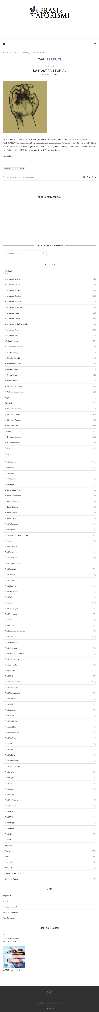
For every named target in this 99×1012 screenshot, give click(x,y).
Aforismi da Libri (51, 290)
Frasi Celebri (50, 574)
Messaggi (50, 845)
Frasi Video (50, 828)
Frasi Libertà (50, 670)
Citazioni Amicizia (51, 408)
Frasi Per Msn (50, 727)
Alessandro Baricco (51, 346)
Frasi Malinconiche (50, 681)
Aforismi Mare (51, 313)
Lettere (50, 839)
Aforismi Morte (51, 318)
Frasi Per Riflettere (50, 732)
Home (5, 52)
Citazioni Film (51, 425)
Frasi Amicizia (50, 462)
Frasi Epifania (51, 507)
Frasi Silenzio (50, 772)
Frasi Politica (50, 755)
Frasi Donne (50, 603)
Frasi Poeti (50, 749)
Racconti (50, 867)
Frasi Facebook (50, 614)
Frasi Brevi (50, 541)
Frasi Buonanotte (50, 546)
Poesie (50, 856)
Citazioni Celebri (51, 414)
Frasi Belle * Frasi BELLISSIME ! (50, 535)
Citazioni (50, 403)
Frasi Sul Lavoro (50, 800)
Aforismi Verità (51, 330)
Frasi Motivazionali (50, 693)
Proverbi (50, 862)
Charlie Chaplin (51, 358)
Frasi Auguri (50, 484)
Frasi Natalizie (50, 698)
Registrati (7, 895)
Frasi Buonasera (50, 552)
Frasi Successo (50, 789)
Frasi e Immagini (50, 608)
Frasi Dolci (50, 597)
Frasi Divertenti (50, 591)
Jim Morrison (51, 369)
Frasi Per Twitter (50, 738)
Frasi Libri (50, 676)
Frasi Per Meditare (50, 721)
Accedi (5, 901)
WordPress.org (9, 918)
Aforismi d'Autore (50, 341)
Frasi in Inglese (50, 648)
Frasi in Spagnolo (50, 659)
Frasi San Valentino (50, 766)
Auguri (50, 397)
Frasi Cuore (50, 580)
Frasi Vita (50, 834)
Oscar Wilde (51, 375)
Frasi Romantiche (50, 760)
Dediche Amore (51, 442)
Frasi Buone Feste (51, 490)
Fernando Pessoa (51, 363)
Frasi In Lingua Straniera (50, 653)
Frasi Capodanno (51, 495)
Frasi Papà (50, 704)
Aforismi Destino (51, 296)
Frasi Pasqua (51, 518)
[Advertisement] (49, 28)
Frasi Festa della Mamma (50, 631)
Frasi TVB (50, 817)
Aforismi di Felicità (51, 301)
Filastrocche (50, 448)
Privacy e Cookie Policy (55, 1003)
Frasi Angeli (50, 473)
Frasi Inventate (50, 665)
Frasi (7, 454)
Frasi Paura (50, 715)
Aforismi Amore (51, 284)
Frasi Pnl (50, 743)
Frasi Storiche (50, 783)
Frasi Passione (50, 710)
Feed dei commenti (10, 912)
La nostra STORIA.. (49, 70)
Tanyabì (53, 74)
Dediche (50, 431)
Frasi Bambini (50, 529)
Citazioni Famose (51, 420)
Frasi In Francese (50, 642)
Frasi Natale (51, 512)
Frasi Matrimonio (50, 687)
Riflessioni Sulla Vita (50, 873)
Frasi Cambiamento (50, 563)
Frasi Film (50, 636)
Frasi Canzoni (50, 569)
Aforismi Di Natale (51, 307)
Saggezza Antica (50, 879)
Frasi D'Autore (50, 586)
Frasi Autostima (50, 524)
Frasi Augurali (50, 479)
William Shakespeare (51, 392)
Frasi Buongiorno (50, 557)
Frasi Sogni (50, 777)
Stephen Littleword (51, 386)
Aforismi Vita (51, 335)
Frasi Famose (50, 619)
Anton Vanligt (51, 352)
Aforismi (8, 271)
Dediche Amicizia (51, 437)
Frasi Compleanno (51, 501)
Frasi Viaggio (50, 822)
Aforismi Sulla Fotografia (51, 324)
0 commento (30, 177)
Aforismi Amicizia (51, 279)
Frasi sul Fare (50, 794)
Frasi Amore (49, 66)
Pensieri (50, 851)
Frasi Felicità (50, 625)
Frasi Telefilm (50, 806)
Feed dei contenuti (10, 907)
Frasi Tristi (50, 811)
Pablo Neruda (51, 380)
